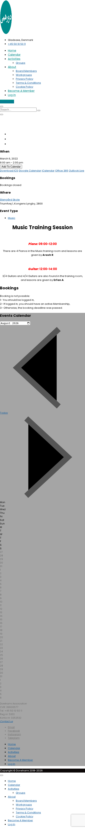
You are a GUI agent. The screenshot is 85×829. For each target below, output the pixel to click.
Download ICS (9, 171)
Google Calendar (30, 171)
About (12, 67)
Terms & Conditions (28, 83)
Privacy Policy (24, 79)
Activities (14, 59)
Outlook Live (76, 171)
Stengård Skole (10, 200)
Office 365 (61, 171)
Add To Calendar (11, 166)
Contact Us (7, 101)
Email (11, 727)
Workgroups (24, 75)
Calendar (14, 55)
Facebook (14, 730)
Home (12, 51)
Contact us (6, 721)
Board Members (26, 71)
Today (4, 412)
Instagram (14, 734)
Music (11, 218)
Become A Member (21, 91)
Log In (12, 95)
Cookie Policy (24, 87)
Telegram (14, 738)
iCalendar (48, 171)
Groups (20, 63)
